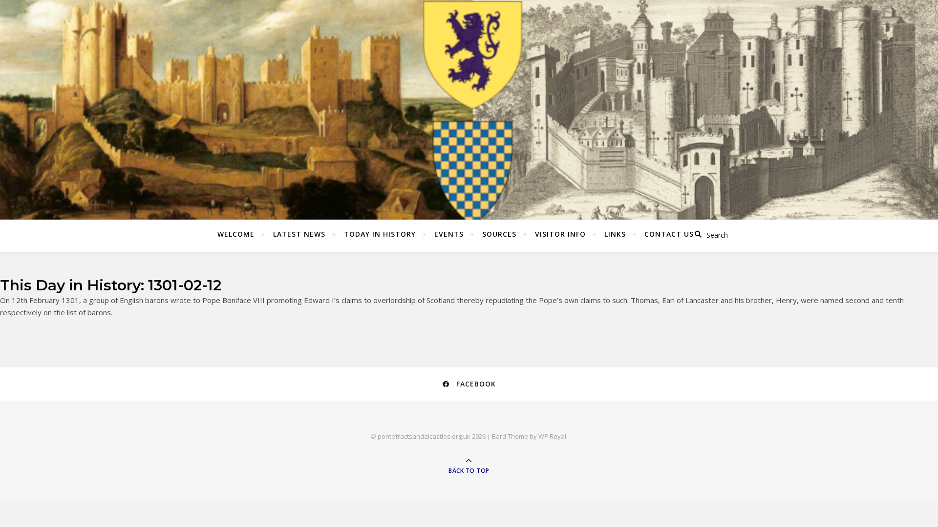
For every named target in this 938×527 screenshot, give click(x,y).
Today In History (380, 234)
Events (449, 234)
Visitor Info (560, 234)
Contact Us (669, 234)
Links (615, 234)
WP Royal (552, 436)
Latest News (299, 234)
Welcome (236, 234)
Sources (499, 234)
